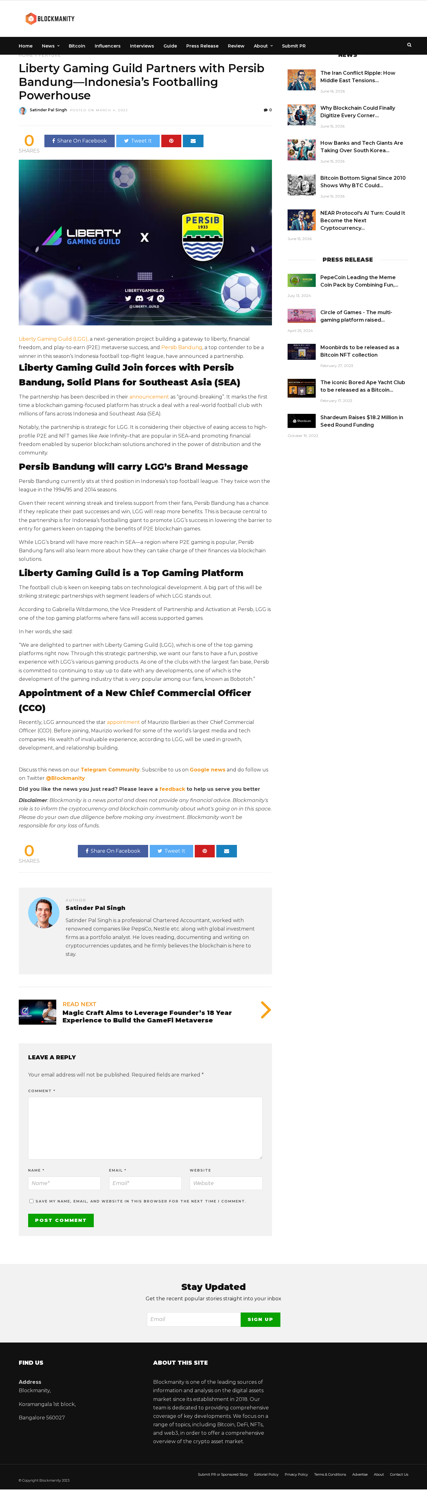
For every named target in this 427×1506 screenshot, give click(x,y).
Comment (42, 1091)
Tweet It (141, 141)
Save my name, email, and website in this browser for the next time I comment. (141, 1201)
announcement (149, 397)
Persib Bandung (181, 347)
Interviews (142, 46)
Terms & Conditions (330, 1474)
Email (118, 1170)
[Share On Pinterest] (171, 141)
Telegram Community (110, 770)
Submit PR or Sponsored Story (223, 1474)
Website (200, 1170)
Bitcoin (77, 46)
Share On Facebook (82, 141)
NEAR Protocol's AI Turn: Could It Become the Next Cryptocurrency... (362, 220)
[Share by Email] (193, 141)
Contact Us (399, 1474)
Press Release (202, 46)
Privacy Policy (296, 1474)
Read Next (80, 1004)
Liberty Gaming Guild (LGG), (53, 339)
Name (36, 1170)
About (261, 46)
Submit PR (294, 46)
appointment (123, 722)
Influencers (108, 46)
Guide (170, 46)
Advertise (360, 1474)
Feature (50, 55)
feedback (172, 789)
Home (26, 46)
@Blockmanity (65, 778)
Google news (207, 770)
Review (236, 46)
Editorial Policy (266, 1474)
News (48, 46)
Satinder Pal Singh (48, 110)
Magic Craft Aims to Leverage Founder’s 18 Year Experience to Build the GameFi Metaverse (147, 1016)
